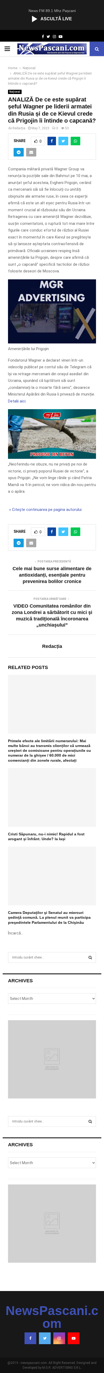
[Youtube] (73, 1338)
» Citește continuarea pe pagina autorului (45, 509)
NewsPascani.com (52, 1317)
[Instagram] (59, 1338)
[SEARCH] (90, 957)
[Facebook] (30, 1338)
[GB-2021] (52, 457)
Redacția (19, 128)
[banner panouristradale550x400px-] (52, 342)
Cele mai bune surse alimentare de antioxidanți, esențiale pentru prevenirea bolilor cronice (52, 575)
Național (14, 91)
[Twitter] (45, 1338)
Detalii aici (17, 401)
